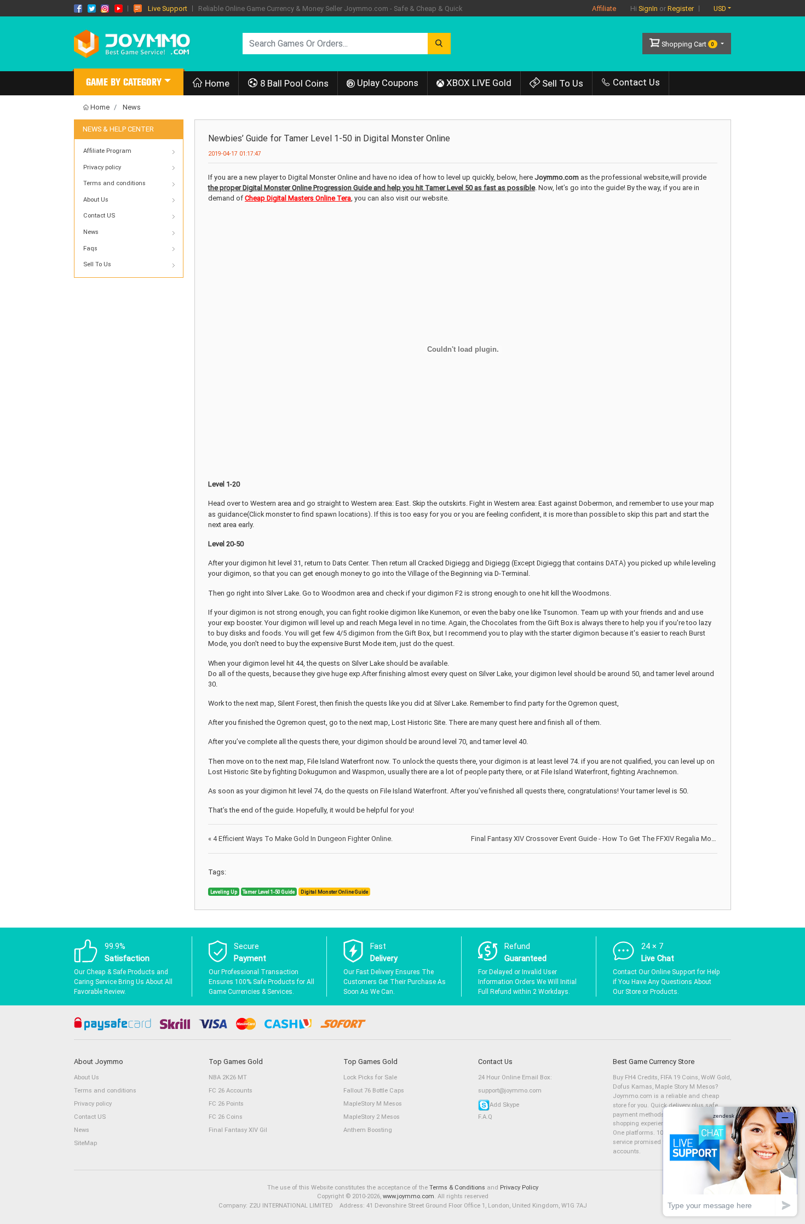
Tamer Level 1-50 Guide (269, 892)
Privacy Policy (519, 1187)
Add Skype (504, 1104)
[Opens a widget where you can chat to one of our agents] (730, 1161)
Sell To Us (561, 83)
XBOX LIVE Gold (477, 82)
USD (720, 8)
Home (216, 83)
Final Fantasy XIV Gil (238, 1130)
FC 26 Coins (226, 1116)
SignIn (648, 8)
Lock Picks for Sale (370, 1077)
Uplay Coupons (386, 82)
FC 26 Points (226, 1103)
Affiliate (604, 8)
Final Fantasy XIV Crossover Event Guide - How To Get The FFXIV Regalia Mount (598, 838)
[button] (128, 83)
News (132, 107)
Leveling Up (223, 892)
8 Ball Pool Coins (293, 83)
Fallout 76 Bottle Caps (373, 1090)
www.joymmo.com (408, 1196)
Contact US (90, 1116)
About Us (86, 1077)
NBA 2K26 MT (228, 1077)
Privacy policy (93, 1103)
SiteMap (85, 1143)
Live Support (167, 8)
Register (681, 8)
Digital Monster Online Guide (334, 892)
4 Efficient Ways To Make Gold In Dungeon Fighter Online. (300, 838)
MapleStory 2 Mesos (371, 1116)
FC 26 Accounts (230, 1090)
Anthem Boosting (367, 1130)
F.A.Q (485, 1116)
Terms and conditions (105, 1090)
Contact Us (635, 82)
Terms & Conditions (457, 1187)
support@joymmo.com (510, 1090)
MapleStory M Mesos (372, 1103)
